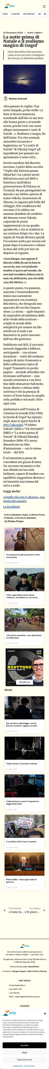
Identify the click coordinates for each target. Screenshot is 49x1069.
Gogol (25, 514)
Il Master (15, 14)
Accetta (24, 1045)
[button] (45, 1013)
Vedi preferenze (24, 1059)
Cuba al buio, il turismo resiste (21, 763)
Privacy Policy (29, 1066)
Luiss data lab (14, 993)
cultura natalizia (12, 514)
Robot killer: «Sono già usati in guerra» (21, 880)
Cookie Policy (18, 1066)
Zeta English (29, 14)
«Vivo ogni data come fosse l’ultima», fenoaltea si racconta (22, 596)
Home (5, 14)
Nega (24, 1052)
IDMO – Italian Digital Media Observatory (24, 996)
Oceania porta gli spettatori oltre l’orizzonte (23, 556)
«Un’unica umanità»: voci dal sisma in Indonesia (23, 636)
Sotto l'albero (34, 32)
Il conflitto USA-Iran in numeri (21, 841)
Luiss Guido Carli (15, 989)
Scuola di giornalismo (17, 985)
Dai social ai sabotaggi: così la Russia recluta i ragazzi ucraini (21, 724)
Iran (40, 14)
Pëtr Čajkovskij (13, 425)
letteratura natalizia (25, 517)
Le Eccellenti (11, 506)
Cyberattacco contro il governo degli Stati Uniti (22, 802)
